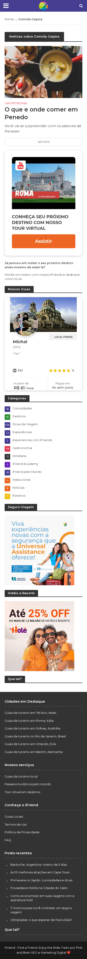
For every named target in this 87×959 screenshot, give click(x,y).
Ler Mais (44, 141)
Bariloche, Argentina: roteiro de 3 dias (38, 864)
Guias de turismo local (21, 776)
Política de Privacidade (22, 832)
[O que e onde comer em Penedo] (43, 71)
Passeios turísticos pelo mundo (28, 784)
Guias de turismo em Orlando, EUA (30, 744)
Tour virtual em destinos (22, 792)
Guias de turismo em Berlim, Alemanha (34, 752)
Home (9, 19)
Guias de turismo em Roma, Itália (29, 720)
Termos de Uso (16, 824)
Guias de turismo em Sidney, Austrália (32, 728)
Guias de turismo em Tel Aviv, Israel (30, 713)
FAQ (8, 840)
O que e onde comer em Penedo (41, 113)
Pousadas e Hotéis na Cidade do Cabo (39, 888)
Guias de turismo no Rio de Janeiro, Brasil (35, 736)
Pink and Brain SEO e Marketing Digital (49, 950)
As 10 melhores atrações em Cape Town (40, 872)
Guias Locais (14, 816)
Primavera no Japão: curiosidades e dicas (41, 880)
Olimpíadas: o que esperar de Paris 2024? (41, 920)
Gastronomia (16, 103)
